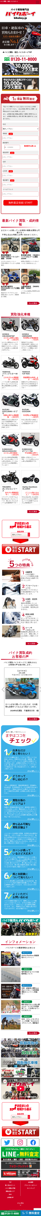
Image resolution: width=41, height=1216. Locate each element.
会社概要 (30, 1182)
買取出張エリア (10, 1191)
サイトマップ (31, 1188)
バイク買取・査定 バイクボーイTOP (18, 52)
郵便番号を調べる (30, 146)
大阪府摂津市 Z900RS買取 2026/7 (30, 287)
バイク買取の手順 (10, 1188)
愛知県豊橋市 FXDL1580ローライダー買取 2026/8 (10, 256)
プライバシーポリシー (30, 1185)
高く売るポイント (10, 1185)
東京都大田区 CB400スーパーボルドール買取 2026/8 (30, 256)
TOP (10, 1182)
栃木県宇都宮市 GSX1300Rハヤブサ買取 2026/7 (11, 288)
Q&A (10, 1194)
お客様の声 (10, 1197)
